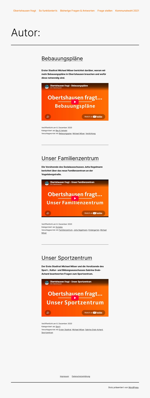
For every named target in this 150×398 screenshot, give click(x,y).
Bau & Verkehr (61, 130)
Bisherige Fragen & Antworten (77, 10)
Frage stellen (105, 10)
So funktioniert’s (48, 10)
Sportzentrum (47, 332)
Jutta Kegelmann (80, 230)
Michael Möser (79, 133)
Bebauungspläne (62, 58)
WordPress (133, 387)
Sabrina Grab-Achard (94, 329)
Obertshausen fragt (24, 10)
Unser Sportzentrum (67, 258)
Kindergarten (93, 230)
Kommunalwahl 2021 (127, 10)
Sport (58, 326)
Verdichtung (91, 133)
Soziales (59, 227)
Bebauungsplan (65, 133)
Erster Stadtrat (65, 329)
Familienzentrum (66, 230)
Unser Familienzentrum (70, 158)
